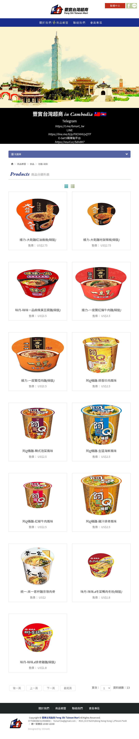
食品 (32, 164)
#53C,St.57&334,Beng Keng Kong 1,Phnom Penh (103, 720)
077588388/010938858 (39, 720)
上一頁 (34, 688)
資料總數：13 (121, 688)
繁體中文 (115, 5)
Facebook (129, 5)
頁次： (96, 688)
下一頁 (51, 688)
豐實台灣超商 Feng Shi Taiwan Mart (69, 10)
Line (134, 5)
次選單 (17, 154)
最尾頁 (68, 688)
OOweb (46, 728)
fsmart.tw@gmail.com (64, 720)
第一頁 (17, 688)
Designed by (34, 728)
